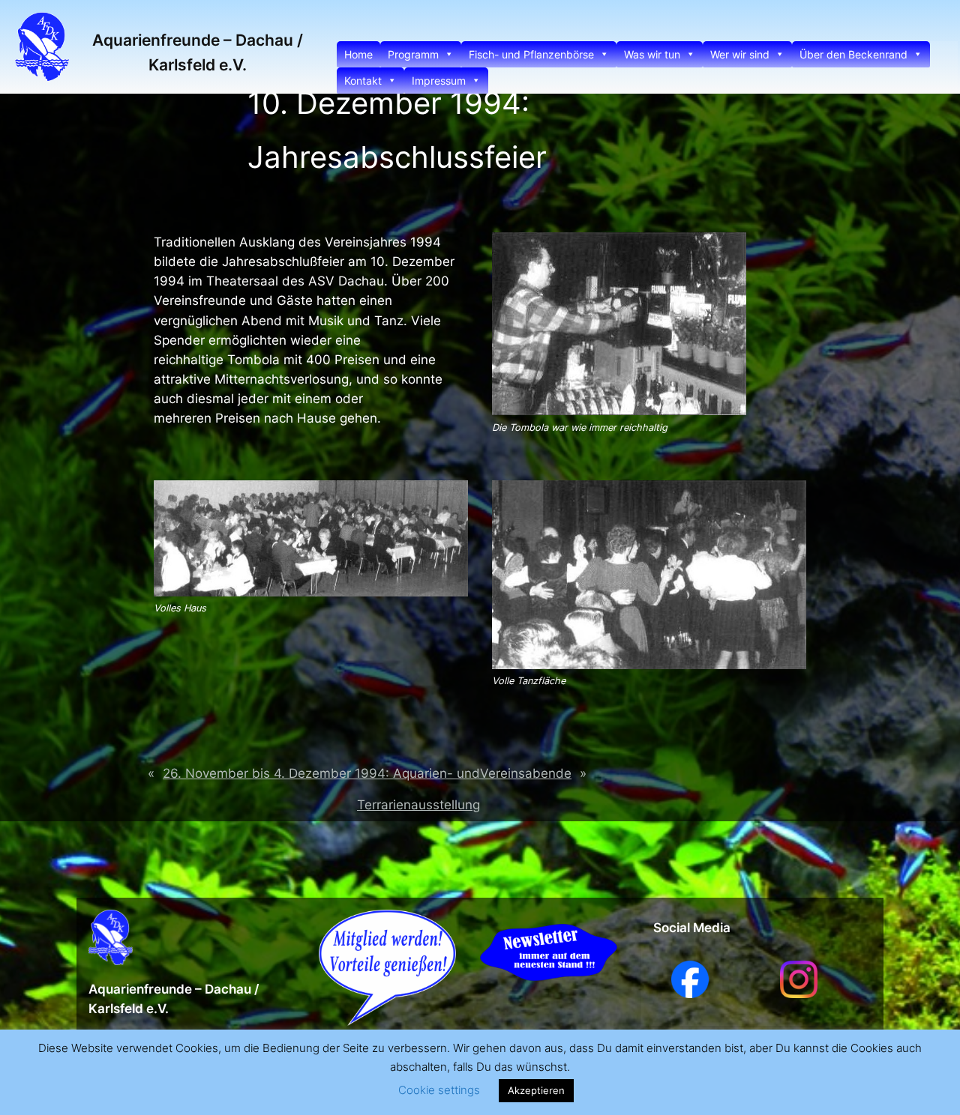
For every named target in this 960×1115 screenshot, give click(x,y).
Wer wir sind (740, 54)
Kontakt (363, 80)
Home (358, 54)
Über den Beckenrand (854, 54)
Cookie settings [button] (439, 1090)
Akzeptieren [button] (536, 1090)
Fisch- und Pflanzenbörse (531, 54)
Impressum (439, 80)
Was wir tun (652, 54)
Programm (413, 54)
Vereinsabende (526, 773)
